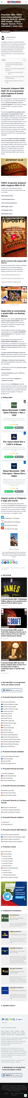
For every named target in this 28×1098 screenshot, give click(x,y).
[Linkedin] (8, 562)
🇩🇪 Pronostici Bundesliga (7, 727)
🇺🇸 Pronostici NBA (5, 761)
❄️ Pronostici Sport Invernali (8, 875)
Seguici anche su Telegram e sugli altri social (14, 81)
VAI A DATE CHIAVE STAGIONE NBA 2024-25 (12, 278)
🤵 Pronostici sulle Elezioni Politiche (10, 812)
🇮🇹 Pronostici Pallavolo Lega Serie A (10, 839)
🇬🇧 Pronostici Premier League (8, 723)
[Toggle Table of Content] (23, 60)
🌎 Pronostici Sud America (8, 746)
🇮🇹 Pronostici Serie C (6, 718)
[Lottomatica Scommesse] (5, 993)
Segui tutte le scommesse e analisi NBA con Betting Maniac (14, 77)
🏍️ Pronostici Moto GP (7, 824)
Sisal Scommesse (14, 915)
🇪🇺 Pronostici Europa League (8, 706)
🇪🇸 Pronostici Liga (5, 725)
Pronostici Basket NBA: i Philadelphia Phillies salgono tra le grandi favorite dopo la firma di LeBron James (14, 601)
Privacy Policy (4, 1022)
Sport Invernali (10, 1034)
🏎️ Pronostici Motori (6, 865)
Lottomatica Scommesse (16, 987)
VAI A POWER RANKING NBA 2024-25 (10, 274)
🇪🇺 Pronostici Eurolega (7, 758)
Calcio (2, 1031)
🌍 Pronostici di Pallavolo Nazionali (10, 834)
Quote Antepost (4, 569)
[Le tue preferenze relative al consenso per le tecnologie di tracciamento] (25, 1095)
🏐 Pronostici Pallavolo (7, 861)
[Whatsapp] (11, 562)
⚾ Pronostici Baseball (7, 858)
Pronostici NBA (5, 31)
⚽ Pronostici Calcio (6, 851)
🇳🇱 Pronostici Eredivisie (7, 732)
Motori (22, 1031)
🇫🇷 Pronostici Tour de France (8, 793)
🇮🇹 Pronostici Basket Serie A (8, 763)
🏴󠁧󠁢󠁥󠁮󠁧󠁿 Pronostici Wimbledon (7, 773)
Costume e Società (20, 1034)
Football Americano (6, 1033)
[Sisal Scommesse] (14, 407)
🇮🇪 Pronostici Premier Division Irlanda (10, 739)
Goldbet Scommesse (15, 931)
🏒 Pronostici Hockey (6, 872)
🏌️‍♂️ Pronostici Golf (5, 870)
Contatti (12, 1093)
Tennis (12, 1031)
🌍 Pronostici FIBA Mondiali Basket (10, 756)
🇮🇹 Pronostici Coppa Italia (7, 720)
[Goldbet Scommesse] (14, 439)
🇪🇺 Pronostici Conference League (9, 709)
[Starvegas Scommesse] (5, 974)
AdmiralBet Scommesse (16, 948)
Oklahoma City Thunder (14, 567)
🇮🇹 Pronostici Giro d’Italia (7, 790)
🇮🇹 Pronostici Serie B (6, 716)
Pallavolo (17, 1031)
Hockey (23, 1033)
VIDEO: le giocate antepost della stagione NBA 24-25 (15, 69)
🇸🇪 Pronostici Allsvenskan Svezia (9, 737)
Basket (7, 1031)
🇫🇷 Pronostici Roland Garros (8, 780)
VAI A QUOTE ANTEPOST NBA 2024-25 (11, 282)
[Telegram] (16, 562)
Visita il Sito (9, 427)
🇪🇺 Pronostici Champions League (9, 704)
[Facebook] (2, 562)
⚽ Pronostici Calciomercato (8, 702)
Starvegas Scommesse (16, 968)
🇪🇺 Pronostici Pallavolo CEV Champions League (13, 837)
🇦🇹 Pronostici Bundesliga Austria (9, 734)
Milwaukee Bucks (6, 567)
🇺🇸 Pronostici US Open (7, 778)
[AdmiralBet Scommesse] (14, 468)
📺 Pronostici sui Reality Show (9, 807)
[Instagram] (13, 562)
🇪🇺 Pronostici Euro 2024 (7, 711)
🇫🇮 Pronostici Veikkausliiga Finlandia (10, 741)
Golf (19, 1033)
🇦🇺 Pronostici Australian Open (8, 776)
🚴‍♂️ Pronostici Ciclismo (7, 863)
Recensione (19, 427)
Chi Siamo (7, 1093)
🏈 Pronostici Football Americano (9, 868)
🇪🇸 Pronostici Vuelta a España (8, 795)
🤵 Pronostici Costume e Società (9, 877)
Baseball (14, 1033)
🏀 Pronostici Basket (6, 854)
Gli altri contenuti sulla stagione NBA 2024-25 (15, 73)
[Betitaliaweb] (14, 2)
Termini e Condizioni (19, 1093)
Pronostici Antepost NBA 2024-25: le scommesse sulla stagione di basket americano (14, 64)
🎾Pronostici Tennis (6, 856)
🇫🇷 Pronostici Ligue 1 (6, 730)
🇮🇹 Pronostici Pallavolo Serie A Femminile (11, 841)
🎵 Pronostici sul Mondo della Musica (10, 810)
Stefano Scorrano (11, 37)
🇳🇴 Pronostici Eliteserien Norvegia (9, 744)
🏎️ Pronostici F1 (5, 822)
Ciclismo (3, 1034)
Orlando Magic (22, 567)
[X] (5, 562)
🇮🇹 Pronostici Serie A (6, 713)
